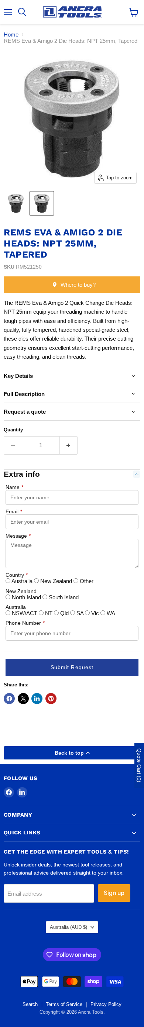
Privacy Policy (105, 1004)
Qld (64, 613)
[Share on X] (23, 698)
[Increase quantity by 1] (69, 445)
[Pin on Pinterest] (50, 698)
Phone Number (25, 623)
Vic (95, 613)
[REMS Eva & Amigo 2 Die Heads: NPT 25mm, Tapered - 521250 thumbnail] (16, 203)
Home (11, 34)
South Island (63, 597)
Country (17, 575)
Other (85, 581)
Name (14, 487)
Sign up (114, 892)
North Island (26, 597)
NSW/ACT (24, 613)
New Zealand (56, 581)
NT (49, 613)
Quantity (13, 429)
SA (80, 613)
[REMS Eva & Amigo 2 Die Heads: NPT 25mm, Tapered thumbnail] (42, 203)
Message (18, 536)
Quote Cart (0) (139, 765)
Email (14, 511)
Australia (22, 581)
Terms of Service (64, 1004)
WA (110, 613)
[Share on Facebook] (9, 698)
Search (30, 1004)
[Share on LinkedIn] (36, 698)
